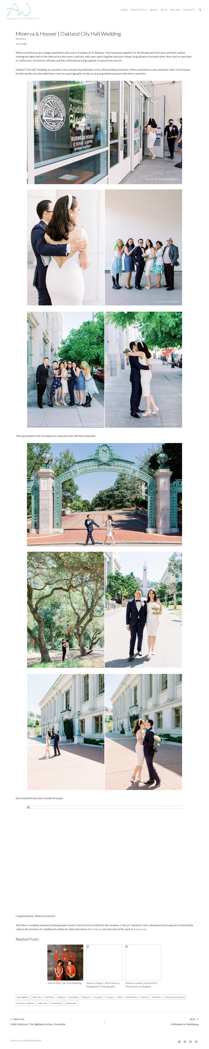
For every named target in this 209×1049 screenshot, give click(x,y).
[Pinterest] (190, 1041)
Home (124, 9)
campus (110, 997)
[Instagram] (179, 1041)
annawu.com (140, 929)
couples (98, 997)
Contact (188, 9)
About (154, 9)
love (120, 997)
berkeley (49, 997)
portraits (37, 997)
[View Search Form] (200, 9)
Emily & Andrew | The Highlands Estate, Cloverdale (37, 1022)
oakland (61, 997)
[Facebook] (184, 1041)
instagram (96, 929)
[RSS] (196, 1041)
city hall (144, 997)
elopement (131, 997)
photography (23, 997)
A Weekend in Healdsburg (185, 1022)
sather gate (70, 1003)
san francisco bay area (175, 997)
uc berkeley (56, 1003)
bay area (86, 997)
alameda (42, 1003)
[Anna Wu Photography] (23, 11)
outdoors (156, 997)
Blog (164, 9)
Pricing (175, 9)
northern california (26, 1003)
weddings (21, 39)
